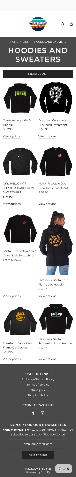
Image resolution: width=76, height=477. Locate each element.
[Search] (62, 24)
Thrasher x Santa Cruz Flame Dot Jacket (17, 345)
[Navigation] (4, 24)
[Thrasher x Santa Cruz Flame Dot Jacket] (20, 321)
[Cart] (71, 24)
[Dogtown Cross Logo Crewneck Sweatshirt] (55, 98)
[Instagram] (42, 413)
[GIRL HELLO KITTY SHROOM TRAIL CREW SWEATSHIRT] (20, 161)
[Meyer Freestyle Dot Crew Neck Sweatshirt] (55, 161)
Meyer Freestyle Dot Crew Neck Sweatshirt (53, 186)
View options (12, 136)
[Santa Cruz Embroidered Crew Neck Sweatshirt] (20, 228)
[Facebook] (33, 413)
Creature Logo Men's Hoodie (17, 122)
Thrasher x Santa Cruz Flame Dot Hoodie (53, 282)
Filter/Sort (38, 73)
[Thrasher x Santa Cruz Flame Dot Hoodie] (55, 243)
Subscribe (38, 455)
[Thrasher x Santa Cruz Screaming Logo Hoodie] (55, 319)
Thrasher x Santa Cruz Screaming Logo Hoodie (55, 341)
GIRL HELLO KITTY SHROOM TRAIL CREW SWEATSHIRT (18, 188)
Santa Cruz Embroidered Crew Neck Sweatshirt (19, 253)
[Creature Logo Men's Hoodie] (20, 98)
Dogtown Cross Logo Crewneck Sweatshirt (53, 122)
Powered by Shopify (38, 472)
